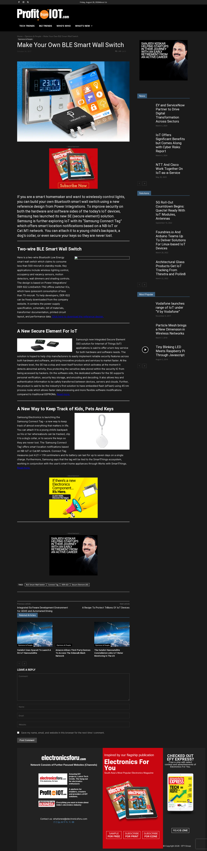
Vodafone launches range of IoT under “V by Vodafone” (170, 308)
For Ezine (150, 836)
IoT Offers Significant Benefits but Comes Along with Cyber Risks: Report (170, 143)
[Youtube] (73, 822)
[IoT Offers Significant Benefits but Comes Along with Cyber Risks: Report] (145, 138)
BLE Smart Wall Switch (35, 584)
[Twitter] (70, 822)
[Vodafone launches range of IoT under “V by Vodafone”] (145, 306)
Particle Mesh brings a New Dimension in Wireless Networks (171, 329)
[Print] (84, 57)
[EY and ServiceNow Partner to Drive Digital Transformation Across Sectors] (145, 108)
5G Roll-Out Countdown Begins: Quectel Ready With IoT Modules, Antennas (170, 210)
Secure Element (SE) (80, 584)
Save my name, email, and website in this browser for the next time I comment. (62, 732)
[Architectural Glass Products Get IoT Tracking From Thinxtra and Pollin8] (145, 265)
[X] (28, 2)
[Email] (77, 57)
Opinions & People (33, 36)
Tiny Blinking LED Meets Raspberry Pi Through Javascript (170, 351)
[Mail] (62, 822)
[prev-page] (19, 664)
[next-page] (24, 664)
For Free (114, 836)
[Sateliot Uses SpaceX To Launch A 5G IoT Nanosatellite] (34, 634)
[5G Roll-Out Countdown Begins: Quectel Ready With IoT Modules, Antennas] (145, 205)
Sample (114, 835)
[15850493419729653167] (73, 187)
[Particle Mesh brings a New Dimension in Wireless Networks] (145, 328)
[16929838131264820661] (73, 517)
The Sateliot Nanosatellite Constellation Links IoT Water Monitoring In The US (108, 653)
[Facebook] (19, 2)
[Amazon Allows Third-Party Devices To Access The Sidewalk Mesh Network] (73, 634)
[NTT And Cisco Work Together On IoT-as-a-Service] (145, 167)
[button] (186, 26)
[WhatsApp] (62, 57)
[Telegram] (92, 57)
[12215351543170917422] (73, 574)
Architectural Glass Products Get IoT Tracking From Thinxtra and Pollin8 (171, 268)
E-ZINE (184, 830)
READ (180, 830)
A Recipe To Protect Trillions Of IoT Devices (106, 607)
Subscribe (132, 835)
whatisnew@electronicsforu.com (70, 818)
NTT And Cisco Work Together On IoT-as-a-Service (169, 169)
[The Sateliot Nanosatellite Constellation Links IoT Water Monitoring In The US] (112, 634)
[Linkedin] (69, 57)
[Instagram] (23, 2)
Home (20, 36)
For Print (131, 836)
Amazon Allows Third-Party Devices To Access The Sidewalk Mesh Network (73, 653)
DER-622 (65, 584)
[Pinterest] (55, 57)
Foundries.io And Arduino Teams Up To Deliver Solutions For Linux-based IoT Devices (171, 240)
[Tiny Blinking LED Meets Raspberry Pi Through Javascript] (145, 350)
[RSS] (67, 822)
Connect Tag (53, 584)
